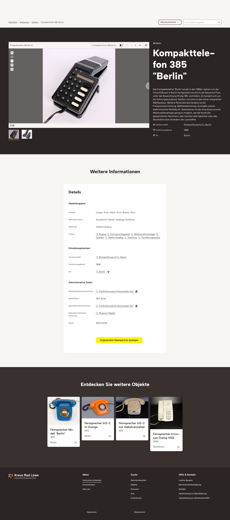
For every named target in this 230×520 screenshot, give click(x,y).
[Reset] (12, 56)
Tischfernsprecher (150, 237)
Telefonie (132, 237)
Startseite (13, 22)
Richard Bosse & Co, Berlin (112, 257)
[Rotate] (12, 65)
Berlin (102, 271)
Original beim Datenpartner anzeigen (119, 340)
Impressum (91, 512)
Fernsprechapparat (120, 234)
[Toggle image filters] (12, 69)
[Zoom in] (12, 52)
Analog (102, 234)
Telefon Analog (115, 237)
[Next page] (135, 45)
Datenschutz (139, 512)
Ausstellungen (89, 484)
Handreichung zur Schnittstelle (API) (194, 498)
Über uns (86, 489)
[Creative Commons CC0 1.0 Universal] (12, 126)
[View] (146, 45)
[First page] (127, 45)
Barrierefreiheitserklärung (190, 484)
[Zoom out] (12, 60)
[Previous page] (131, 45)
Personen (135, 489)
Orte (132, 493)
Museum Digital (107, 313)
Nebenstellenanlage (144, 234)
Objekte (35, 22)
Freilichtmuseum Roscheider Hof (116, 291)
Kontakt (182, 489)
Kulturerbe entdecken (92, 480)
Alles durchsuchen (138, 480)
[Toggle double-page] (121, 45)
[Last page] (140, 45)
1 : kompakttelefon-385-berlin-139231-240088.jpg (105, 45)
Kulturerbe (24, 22)
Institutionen (136, 498)
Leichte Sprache (186, 480)
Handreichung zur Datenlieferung (193, 493)
